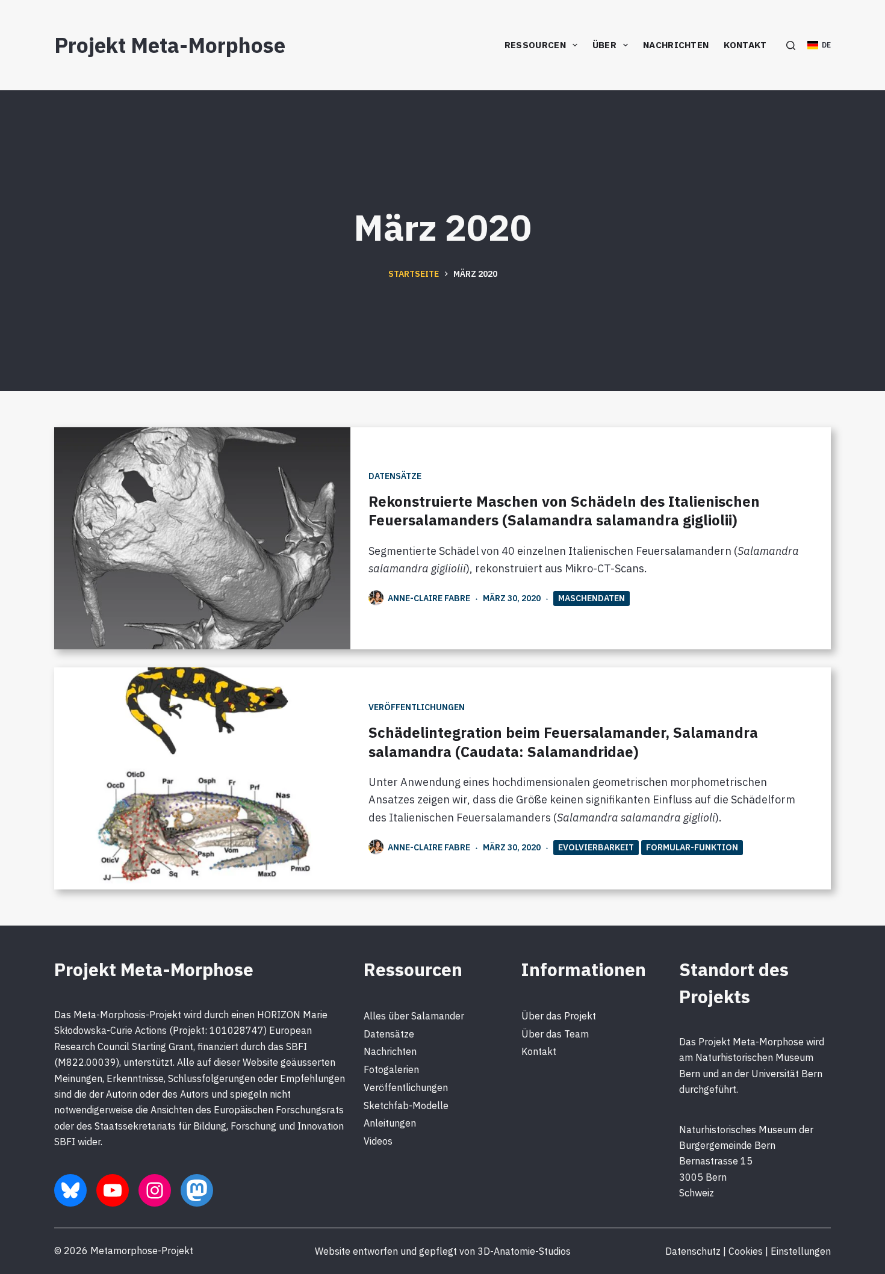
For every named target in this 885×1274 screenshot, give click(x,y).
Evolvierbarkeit (596, 847)
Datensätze (394, 476)
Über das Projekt (558, 1016)
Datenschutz (693, 1251)
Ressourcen (535, 45)
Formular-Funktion (692, 847)
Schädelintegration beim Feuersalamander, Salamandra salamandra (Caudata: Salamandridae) (563, 742)
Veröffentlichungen (416, 707)
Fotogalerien (391, 1069)
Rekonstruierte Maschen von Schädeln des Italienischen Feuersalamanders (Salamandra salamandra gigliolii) (564, 511)
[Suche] (790, 45)
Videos (378, 1141)
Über (604, 45)
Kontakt (745, 45)
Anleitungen (390, 1123)
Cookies (745, 1251)
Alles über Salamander (414, 1016)
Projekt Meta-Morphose (169, 45)
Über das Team (555, 1034)
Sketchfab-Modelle (406, 1105)
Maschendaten (591, 598)
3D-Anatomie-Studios (524, 1251)
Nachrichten (676, 45)
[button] (819, 45)
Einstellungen (801, 1251)
